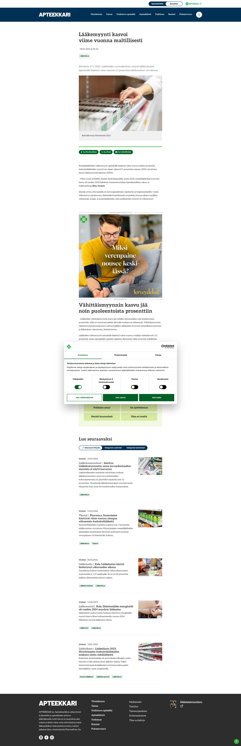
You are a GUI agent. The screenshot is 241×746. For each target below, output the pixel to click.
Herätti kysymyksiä (102, 418)
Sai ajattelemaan (139, 409)
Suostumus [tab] (83, 355)
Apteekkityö (145, 14)
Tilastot (95, 543)
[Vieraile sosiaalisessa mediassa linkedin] (41, 737)
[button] (199, 15)
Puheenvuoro (185, 14)
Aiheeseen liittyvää (92, 448)
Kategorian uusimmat (113, 448)
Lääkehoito (84, 628)
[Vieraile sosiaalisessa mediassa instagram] (52, 737)
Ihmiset (171, 14)
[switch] (106, 387)
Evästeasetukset (137, 715)
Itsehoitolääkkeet (86, 677)
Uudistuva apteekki (125, 14)
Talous (109, 14)
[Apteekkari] (54, 14)
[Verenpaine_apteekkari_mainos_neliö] (120, 255)
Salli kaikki (156, 397)
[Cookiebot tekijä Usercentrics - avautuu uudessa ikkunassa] (163, 347)
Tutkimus (159, 14)
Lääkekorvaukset (86, 586)
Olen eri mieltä (139, 418)
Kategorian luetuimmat (136, 448)
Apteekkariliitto (157, 4)
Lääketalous (84, 56)
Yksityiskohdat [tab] (120, 355)
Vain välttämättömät (84, 397)
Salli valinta (120, 397)
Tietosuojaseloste (138, 711)
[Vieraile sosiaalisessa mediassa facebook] (46, 737)
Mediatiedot (135, 702)
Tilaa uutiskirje (137, 720)
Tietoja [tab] (158, 355)
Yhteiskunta (96, 14)
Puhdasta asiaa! (101, 409)
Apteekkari (174, 4)
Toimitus (133, 706)
